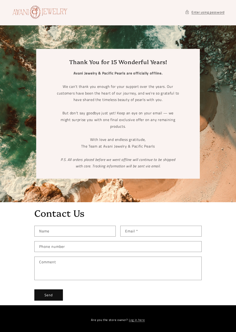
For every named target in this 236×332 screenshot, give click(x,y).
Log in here (137, 320)
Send (48, 295)
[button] (204, 12)
